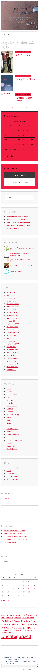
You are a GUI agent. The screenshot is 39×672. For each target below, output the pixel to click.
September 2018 (13, 332)
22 (15, 145)
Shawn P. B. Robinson (17, 266)
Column (10, 400)
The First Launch (19, 11)
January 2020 (12, 312)
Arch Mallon (14, 253)
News (9, 423)
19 (32, 140)
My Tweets (5, 498)
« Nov (6, 156)
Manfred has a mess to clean (17, 217)
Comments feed (13, 476)
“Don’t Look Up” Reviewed (16, 219)
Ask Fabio (10, 397)
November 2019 (12, 318)
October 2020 (12, 310)
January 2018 (11, 335)
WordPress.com (12, 479)
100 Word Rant (23, 55)
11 (27, 135)
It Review (19, 271)
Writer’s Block (30, 266)
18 (28, 140)
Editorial (10, 403)
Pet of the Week (12, 429)
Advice (9, 392)
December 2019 (12, 315)
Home (9, 417)
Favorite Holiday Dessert (23, 99)
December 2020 (13, 304)
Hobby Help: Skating (26, 79)
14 (10, 140)
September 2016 (13, 358)
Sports (9, 437)
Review (9, 432)
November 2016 (12, 352)
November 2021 (12, 295)
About (9, 389)
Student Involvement (14, 440)
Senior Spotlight (13, 434)
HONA (9, 420)
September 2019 (13, 324)
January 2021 (11, 301)
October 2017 (11, 341)
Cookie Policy (11, 663)
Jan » (13, 156)
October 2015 (11, 370)
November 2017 (12, 338)
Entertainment (12, 406)
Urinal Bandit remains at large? (18, 222)
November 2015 (12, 367)
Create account (12, 468)
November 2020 (13, 307)
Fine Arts (10, 412)
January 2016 (11, 361)
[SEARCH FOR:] (19, 197)
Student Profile (12, 443)
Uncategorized (12, 449)
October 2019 (11, 321)
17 (23, 140)
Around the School (13, 394)
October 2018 (12, 330)
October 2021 (11, 298)
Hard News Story (13, 414)
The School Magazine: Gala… (18, 254)
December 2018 (12, 327)
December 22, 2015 (23, 52)
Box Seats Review (13, 228)
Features (10, 409)
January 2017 (11, 347)
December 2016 (12, 350)
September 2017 (13, 344)
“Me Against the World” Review (18, 225)
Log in (9, 471)
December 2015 (12, 364)
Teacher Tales (11, 446)
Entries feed (11, 474)
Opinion (9, 426)
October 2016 (11, 355)
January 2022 (12, 292)
